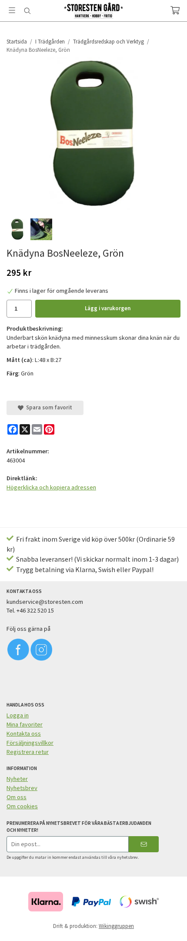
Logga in (18, 715)
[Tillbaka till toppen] (168, 922)
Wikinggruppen (116, 926)
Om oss (17, 797)
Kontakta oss (24, 733)
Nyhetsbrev (22, 788)
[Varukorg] (175, 10)
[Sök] (27, 11)
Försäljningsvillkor (30, 743)
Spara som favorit (47, 407)
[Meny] (12, 10)
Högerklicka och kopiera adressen (51, 487)
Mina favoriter (25, 724)
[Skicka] (144, 844)
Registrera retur (28, 752)
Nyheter (17, 779)
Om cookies (22, 806)
